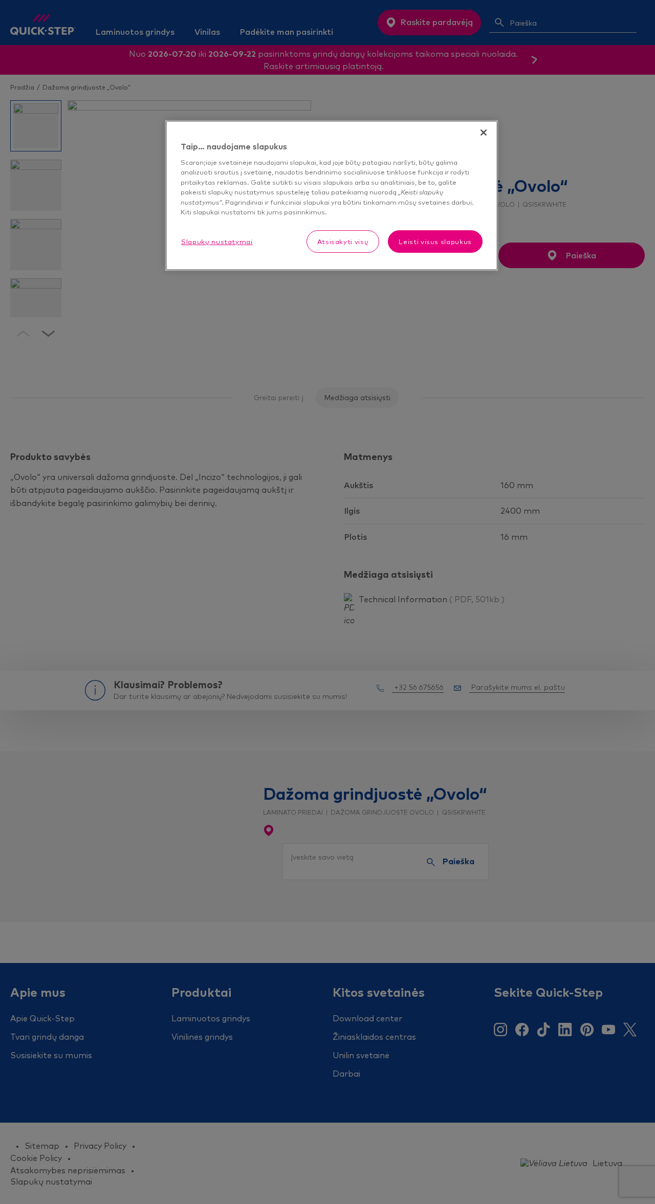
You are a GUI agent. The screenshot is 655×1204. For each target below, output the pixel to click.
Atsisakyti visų (343, 241)
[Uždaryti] (483, 132)
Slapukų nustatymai (217, 241)
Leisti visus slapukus (435, 241)
